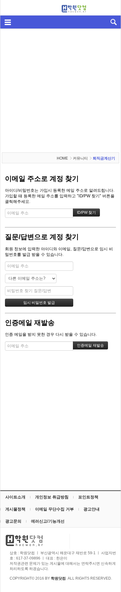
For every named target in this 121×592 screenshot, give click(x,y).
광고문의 (13, 521)
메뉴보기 (7, 22)
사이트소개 (15, 497)
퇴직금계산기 (104, 158)
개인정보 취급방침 (52, 497)
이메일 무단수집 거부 (54, 509)
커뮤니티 (80, 158)
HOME (62, 158)
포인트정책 (88, 497)
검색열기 (113, 22)
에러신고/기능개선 (48, 521)
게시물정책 (15, 509)
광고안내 (91, 509)
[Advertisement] (60, 90)
